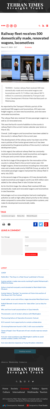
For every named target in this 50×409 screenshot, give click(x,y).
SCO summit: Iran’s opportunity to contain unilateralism (21, 322)
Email (26, 246)
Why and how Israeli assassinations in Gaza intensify (20, 309)
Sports (45, 388)
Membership (13, 362)
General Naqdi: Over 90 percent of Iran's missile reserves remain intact (24, 331)
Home (5, 388)
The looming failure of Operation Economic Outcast (19, 318)
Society (14, 388)
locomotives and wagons (8, 216)
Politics (35, 388)
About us (4, 362)
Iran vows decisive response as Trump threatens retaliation (22, 343)
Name (27, 237)
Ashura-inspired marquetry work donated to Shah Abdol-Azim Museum (23, 288)
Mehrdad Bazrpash (32, 216)
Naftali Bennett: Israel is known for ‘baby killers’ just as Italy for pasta (24, 304)
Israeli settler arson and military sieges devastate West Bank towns (25, 299)
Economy (28, 47)
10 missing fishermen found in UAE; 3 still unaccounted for (22, 326)
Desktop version (25, 351)
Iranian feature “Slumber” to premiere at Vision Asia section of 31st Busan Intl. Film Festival (23, 294)
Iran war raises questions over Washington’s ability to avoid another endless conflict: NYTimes (22, 337)
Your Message (5, 237)
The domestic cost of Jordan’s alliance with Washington (21, 314)
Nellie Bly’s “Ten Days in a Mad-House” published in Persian (22, 277)
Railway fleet (20, 216)
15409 (3, 273)
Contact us (23, 362)
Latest (4, 268)
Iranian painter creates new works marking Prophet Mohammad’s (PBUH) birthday (24, 282)
